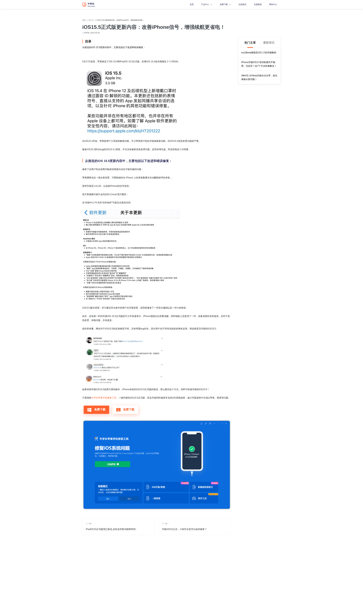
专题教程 (258, 4)
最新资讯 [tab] (269, 42)
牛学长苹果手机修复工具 (103, 398)
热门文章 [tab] (250, 42)
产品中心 (205, 4)
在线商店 (242, 4)
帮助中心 (273, 4)
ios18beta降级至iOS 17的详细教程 (258, 52)
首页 (192, 4)
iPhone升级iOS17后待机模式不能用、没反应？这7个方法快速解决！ (259, 64)
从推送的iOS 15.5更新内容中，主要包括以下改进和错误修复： (113, 47)
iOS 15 (91, 20)
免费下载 (224, 4)
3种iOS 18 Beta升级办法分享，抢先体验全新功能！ (259, 77)
